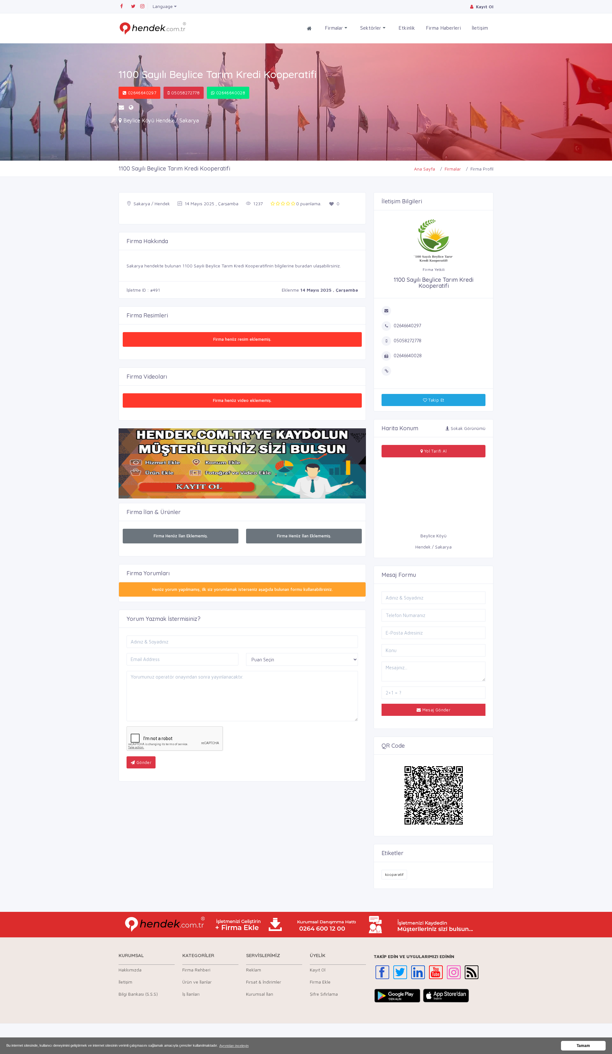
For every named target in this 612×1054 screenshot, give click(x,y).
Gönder (143, 762)
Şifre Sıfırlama (324, 994)
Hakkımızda (130, 969)
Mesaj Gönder (435, 709)
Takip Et (435, 400)
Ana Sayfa (424, 168)
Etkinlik (406, 28)
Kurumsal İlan (259, 994)
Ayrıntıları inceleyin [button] (234, 1046)
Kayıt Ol (317, 969)
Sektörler (371, 28)
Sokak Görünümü (467, 428)
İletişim (480, 28)
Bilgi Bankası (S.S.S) (138, 994)
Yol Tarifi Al (434, 451)
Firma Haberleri (443, 28)
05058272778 (185, 92)
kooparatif (394, 874)
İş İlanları (191, 994)
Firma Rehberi (196, 969)
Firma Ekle (320, 982)
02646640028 (230, 92)
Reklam (253, 969)
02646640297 (141, 92)
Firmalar (335, 28)
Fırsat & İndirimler (263, 982)
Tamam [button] (583, 1045)
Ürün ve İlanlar (197, 982)
